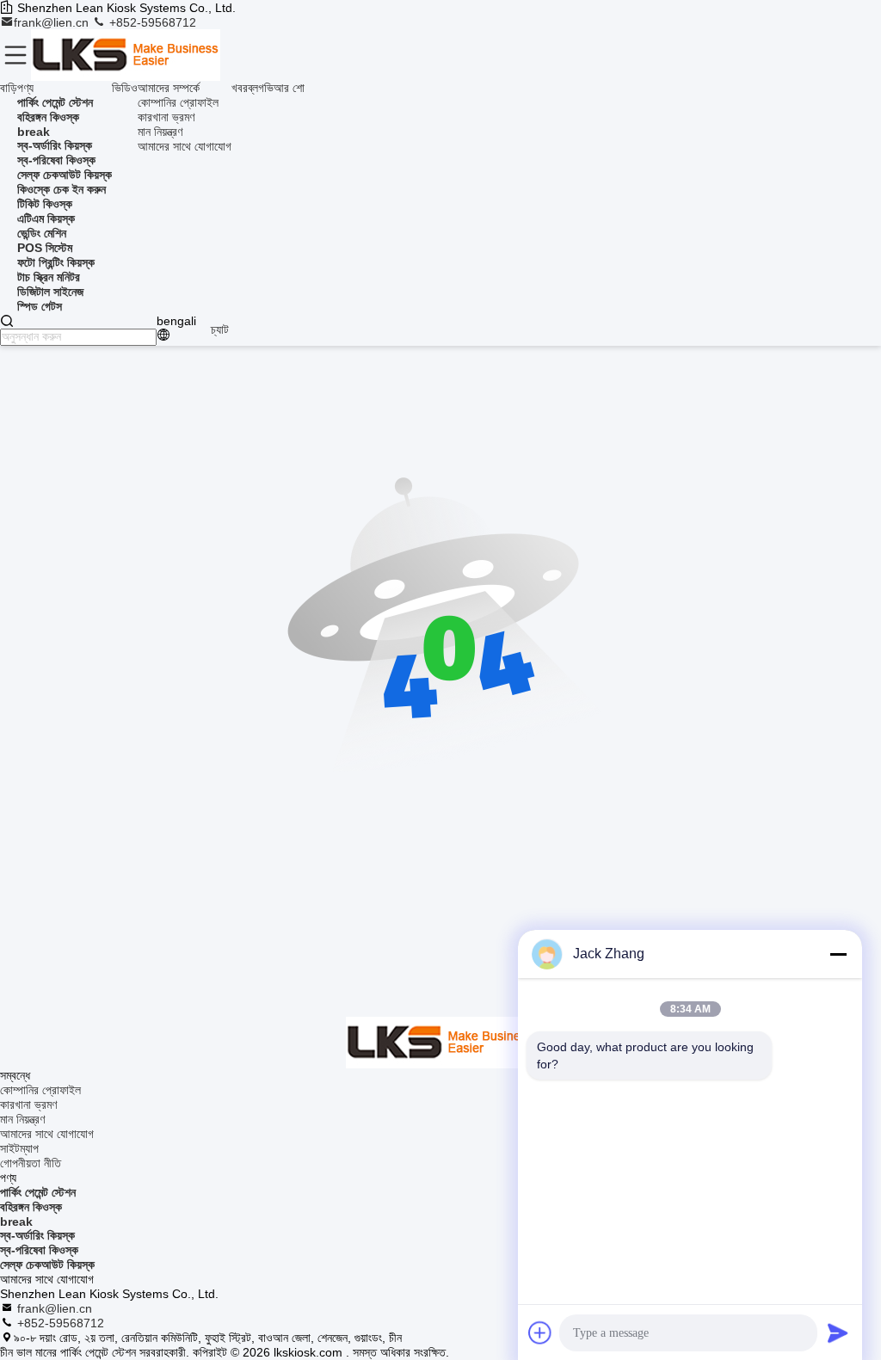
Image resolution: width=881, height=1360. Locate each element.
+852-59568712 (151, 22)
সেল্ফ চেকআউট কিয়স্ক (47, 1264)
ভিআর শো (284, 88)
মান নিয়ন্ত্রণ (160, 131)
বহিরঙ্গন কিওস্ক (31, 1207)
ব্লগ (256, 88)
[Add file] (540, 1332)
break (16, 1221)
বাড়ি (8, 88)
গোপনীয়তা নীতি (30, 1163)
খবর (239, 88)
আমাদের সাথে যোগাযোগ (184, 146)
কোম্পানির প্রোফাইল (178, 102)
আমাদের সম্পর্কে (169, 88)
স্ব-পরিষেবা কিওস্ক (39, 1250)
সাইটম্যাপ (19, 1148)
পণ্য (25, 88)
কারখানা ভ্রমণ (166, 117)
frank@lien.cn (53, 22)
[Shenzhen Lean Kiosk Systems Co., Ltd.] (125, 55)
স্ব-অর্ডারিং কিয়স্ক (37, 1235)
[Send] (838, 1332)
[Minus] (838, 954)
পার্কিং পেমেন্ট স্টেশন (38, 1192)
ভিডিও (125, 88)
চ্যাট (220, 329)
